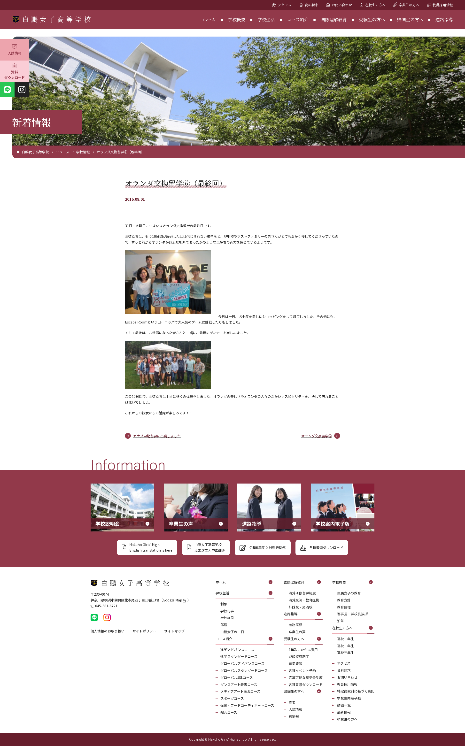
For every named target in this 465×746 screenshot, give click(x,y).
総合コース (228, 712)
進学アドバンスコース (237, 649)
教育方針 (344, 600)
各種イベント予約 (302, 670)
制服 (223, 603)
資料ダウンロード (14, 74)
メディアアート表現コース (240, 691)
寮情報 (294, 716)
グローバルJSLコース (236, 677)
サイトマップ (174, 631)
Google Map (173, 600)
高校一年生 (345, 638)
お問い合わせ (342, 4)
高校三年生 (345, 652)
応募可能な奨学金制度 (306, 677)
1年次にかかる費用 (303, 649)
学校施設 (227, 617)
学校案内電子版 (349, 698)
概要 (292, 702)
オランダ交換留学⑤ (316, 435)
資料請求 (311, 4)
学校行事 (227, 610)
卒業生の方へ (409, 4)
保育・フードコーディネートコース (247, 705)
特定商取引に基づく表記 (355, 691)
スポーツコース (232, 698)
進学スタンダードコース (238, 656)
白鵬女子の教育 (349, 593)
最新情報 (344, 712)
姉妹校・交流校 (300, 607)
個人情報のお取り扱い (107, 631)
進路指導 (444, 19)
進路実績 (295, 624)
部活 (223, 624)
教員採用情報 (443, 4)
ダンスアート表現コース (238, 684)
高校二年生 (345, 645)
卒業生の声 (297, 631)
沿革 (340, 620)
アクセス (284, 4)
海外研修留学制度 (302, 593)
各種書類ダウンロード (306, 684)
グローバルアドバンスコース (242, 663)
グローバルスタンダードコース (244, 670)
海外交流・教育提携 (304, 600)
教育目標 (344, 607)
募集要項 (295, 663)
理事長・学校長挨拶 (352, 613)
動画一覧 (344, 705)
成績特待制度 (299, 656)
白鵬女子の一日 (232, 631)
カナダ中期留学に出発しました (157, 435)
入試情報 (14, 53)
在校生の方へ (375, 4)
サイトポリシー (144, 631)
